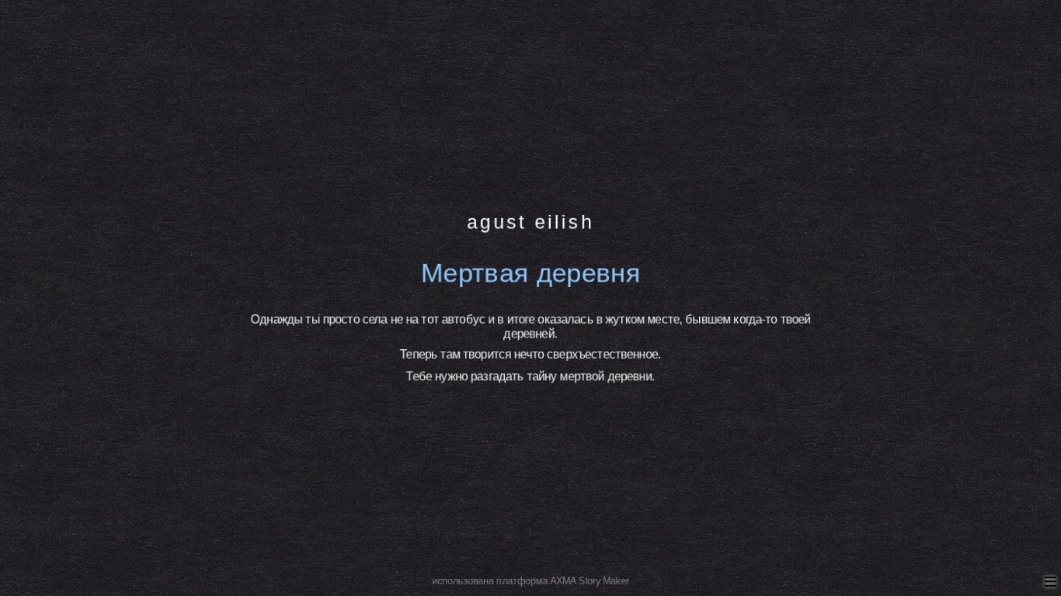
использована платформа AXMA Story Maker (530, 581)
